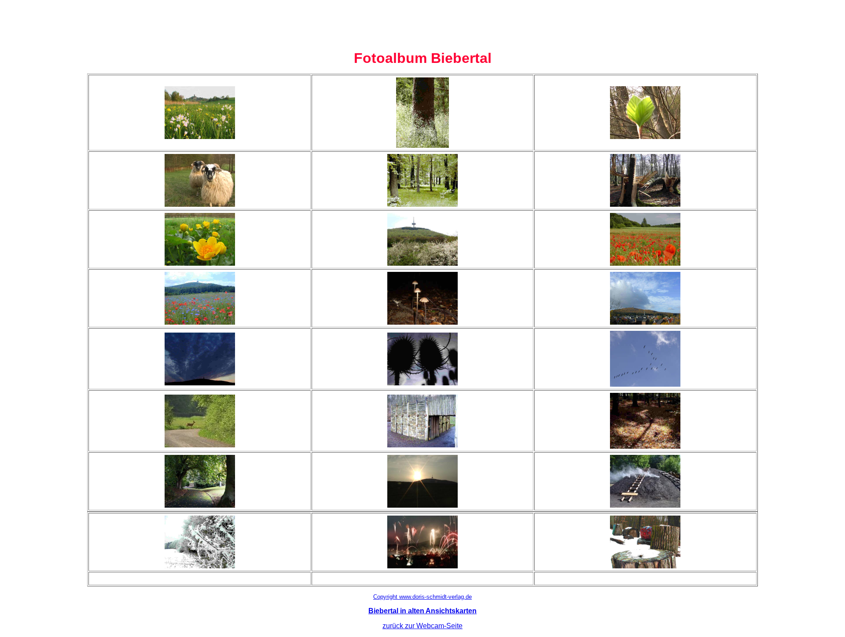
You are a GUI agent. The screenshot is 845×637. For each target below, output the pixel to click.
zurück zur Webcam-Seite (422, 626)
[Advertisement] (422, 23)
